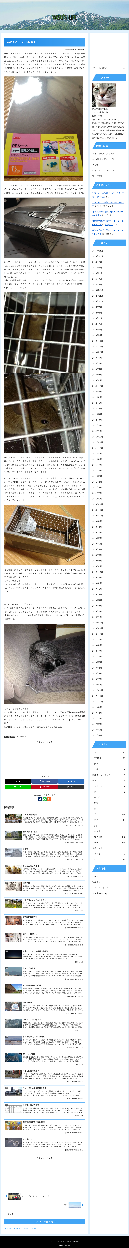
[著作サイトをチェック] (40, 799)
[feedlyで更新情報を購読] (45, 799)
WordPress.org (99, 893)
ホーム (52, 1241)
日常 (7, 736)
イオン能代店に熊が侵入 (103, 154)
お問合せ (76, 1241)
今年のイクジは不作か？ (103, 171)
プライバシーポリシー (64, 1241)
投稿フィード (98, 882)
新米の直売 (97, 176)
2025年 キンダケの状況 (103, 159)
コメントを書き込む (44, 1221)
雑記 (13, 736)
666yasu (101, 197)
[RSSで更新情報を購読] (49, 799)
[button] (71, 787)
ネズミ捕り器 (22, 736)
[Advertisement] (44, 758)
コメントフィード (100, 888)
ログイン (96, 876)
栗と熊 (95, 165)
